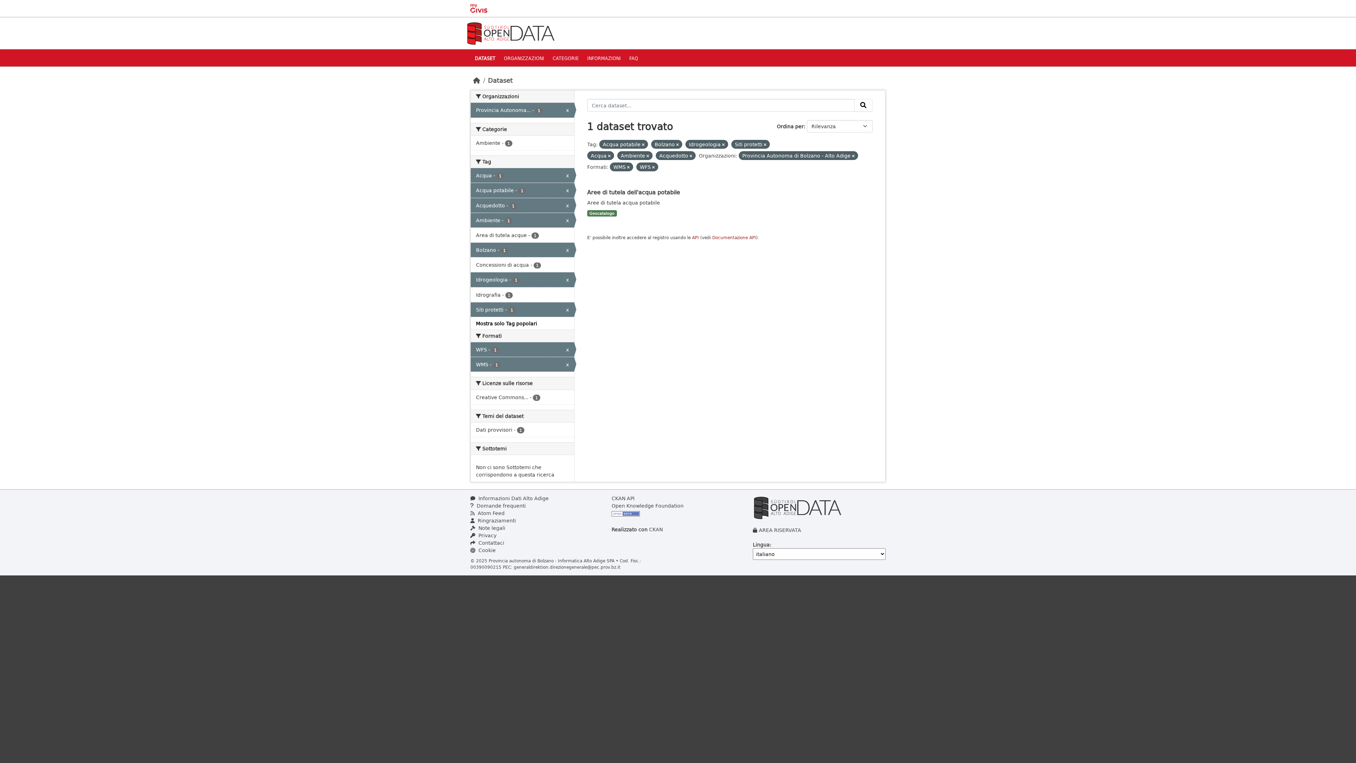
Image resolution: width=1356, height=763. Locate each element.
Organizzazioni (524, 58)
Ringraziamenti (496, 520)
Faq (633, 58)
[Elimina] (643, 145)
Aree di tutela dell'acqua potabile (633, 192)
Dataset (485, 58)
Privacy (486, 535)
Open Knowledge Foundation (648, 505)
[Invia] (863, 105)
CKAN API (623, 498)
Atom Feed (490, 513)
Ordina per (790, 126)
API (695, 237)
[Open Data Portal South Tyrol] (510, 32)
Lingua (761, 544)
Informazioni (604, 58)
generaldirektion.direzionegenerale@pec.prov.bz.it (567, 567)
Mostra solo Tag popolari (506, 323)
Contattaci (490, 542)
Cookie (486, 550)
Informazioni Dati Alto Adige (513, 498)
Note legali (491, 528)
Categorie (566, 58)
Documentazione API (734, 237)
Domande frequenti (500, 505)
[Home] (476, 80)
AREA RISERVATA (780, 530)
